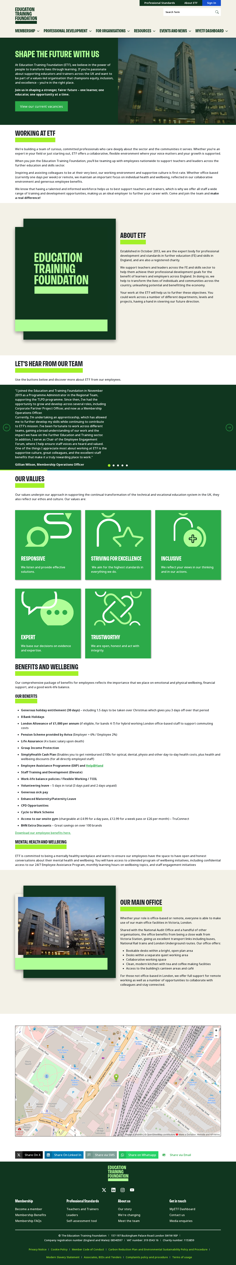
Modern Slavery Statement (62, 1257)
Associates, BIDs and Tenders (102, 1257)
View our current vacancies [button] (41, 106)
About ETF (190, 3)
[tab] (109, 465)
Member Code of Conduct (88, 1249)
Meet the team (129, 1221)
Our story (125, 1209)
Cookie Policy (59, 1249)
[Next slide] (229, 427)
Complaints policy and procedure (147, 1257)
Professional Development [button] (65, 31)
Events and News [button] (173, 31)
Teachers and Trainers (83, 1209)
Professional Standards (159, 3)
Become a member (28, 1209)
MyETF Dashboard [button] (209, 31)
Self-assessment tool (82, 1221)
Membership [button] (25, 31)
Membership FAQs (28, 1221)
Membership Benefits (30, 1215)
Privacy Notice (37, 1249)
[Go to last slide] (6, 427)
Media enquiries (180, 1221)
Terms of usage (182, 1257)
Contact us (177, 1215)
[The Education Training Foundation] (26, 15)
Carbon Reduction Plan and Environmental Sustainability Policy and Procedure (157, 1249)
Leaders (72, 1215)
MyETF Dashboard (182, 1209)
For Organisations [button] (111, 31)
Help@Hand (94, 766)
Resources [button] (142, 31)
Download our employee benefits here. (43, 833)
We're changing (129, 1215)
